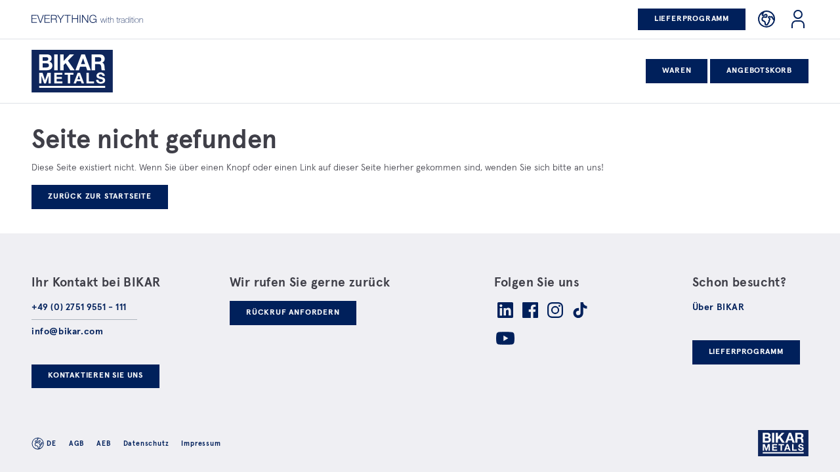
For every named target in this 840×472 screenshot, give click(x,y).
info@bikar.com (67, 331)
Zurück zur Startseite (100, 197)
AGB (76, 444)
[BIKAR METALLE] (90, 71)
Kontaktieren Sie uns (95, 376)
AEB (103, 444)
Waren (676, 71)
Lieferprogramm (691, 19)
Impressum (200, 444)
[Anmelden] (798, 19)
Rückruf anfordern (293, 313)
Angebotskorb (759, 71)
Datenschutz (146, 444)
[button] (766, 19)
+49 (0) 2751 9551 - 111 (79, 307)
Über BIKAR (718, 307)
